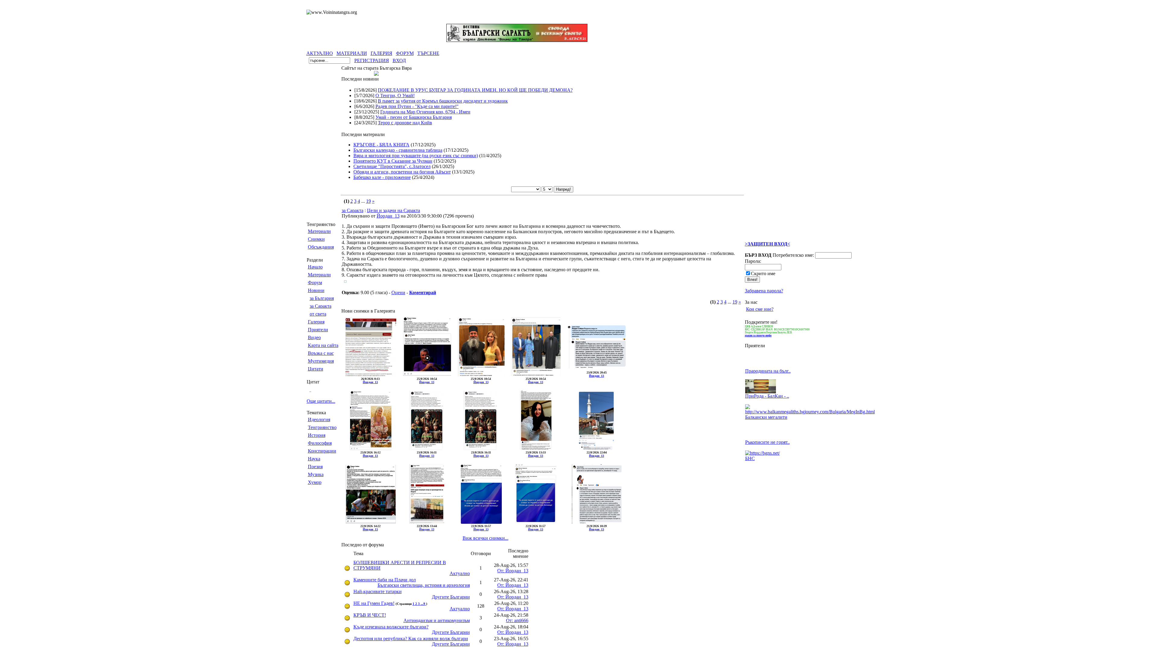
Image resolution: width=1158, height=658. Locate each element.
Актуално (460, 573)
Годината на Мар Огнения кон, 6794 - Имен (425, 111)
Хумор (314, 482)
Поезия (315, 466)
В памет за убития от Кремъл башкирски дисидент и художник (443, 100)
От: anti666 (517, 620)
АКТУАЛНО (319, 53)
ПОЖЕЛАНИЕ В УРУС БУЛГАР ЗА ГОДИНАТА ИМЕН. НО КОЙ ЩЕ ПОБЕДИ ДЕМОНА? (475, 90)
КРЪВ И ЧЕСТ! (369, 615)
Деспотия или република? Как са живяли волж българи (410, 638)
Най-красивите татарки (377, 591)
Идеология (319, 419)
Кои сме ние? (760, 309)
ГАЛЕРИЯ (381, 53)
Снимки (316, 239)
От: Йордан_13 (512, 570)
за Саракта (320, 306)
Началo (315, 266)
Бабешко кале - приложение (382, 177)
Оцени (398, 292)
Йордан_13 (388, 215)
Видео (314, 337)
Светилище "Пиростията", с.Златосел (392, 166)
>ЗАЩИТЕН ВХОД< (767, 243)
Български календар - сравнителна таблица (397, 150)
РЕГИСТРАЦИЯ (371, 60)
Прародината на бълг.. (768, 371)
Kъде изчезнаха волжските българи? (391, 626)
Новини (316, 290)
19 (368, 201)
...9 (423, 604)
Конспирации (322, 450)
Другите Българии (451, 596)
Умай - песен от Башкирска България (413, 117)
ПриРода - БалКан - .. (767, 396)
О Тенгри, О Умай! (395, 95)
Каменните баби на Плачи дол (384, 579)
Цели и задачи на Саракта (393, 210)
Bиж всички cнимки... (485, 538)
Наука (314, 458)
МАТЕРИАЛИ (352, 53)
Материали (319, 231)
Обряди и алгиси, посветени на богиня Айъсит (402, 171)
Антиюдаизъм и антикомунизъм (436, 620)
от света (318, 313)
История (316, 435)
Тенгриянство (322, 427)
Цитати (315, 368)
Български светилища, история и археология (424, 585)
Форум (315, 282)
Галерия (316, 321)
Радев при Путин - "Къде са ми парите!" (417, 106)
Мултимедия (321, 361)
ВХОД (399, 60)
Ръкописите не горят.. (767, 442)
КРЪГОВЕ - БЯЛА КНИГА (381, 144)
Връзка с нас (321, 353)
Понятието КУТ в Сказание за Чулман (392, 161)
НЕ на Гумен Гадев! (373, 603)
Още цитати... (321, 401)
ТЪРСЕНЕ (428, 53)
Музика (316, 474)
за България (322, 298)
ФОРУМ (405, 53)
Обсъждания (321, 247)
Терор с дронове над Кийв (405, 122)
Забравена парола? (764, 290)
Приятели (318, 329)
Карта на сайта (323, 345)
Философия (320, 443)
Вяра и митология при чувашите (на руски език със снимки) (415, 155)
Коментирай (422, 292)
